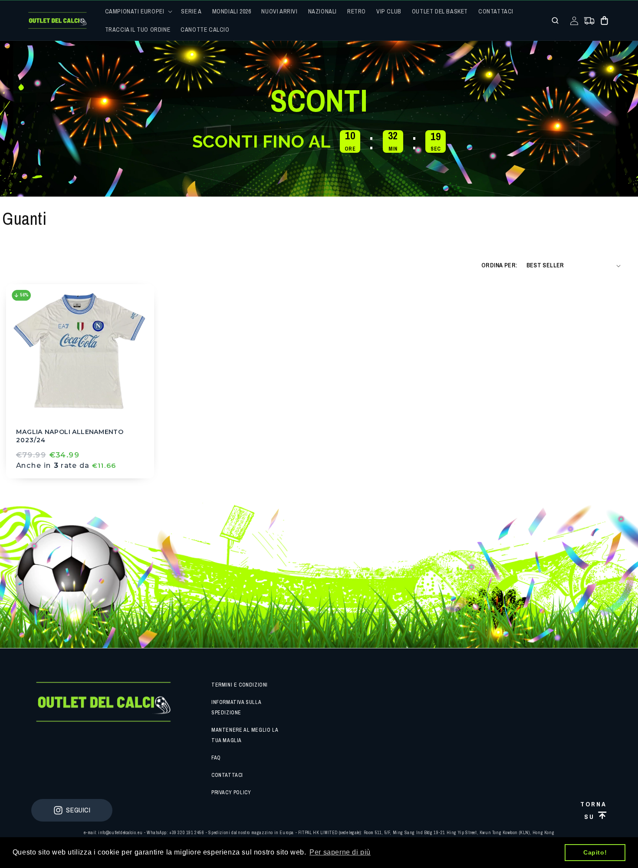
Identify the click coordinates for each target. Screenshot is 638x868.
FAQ (216, 757)
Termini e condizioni (239, 684)
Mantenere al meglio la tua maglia (244, 735)
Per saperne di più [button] (340, 852)
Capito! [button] (595, 852)
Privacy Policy (231, 792)
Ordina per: (499, 265)
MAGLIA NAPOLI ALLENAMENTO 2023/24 (70, 436)
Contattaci (227, 775)
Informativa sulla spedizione (236, 707)
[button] (138, 11)
